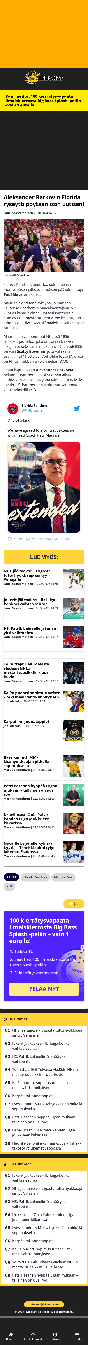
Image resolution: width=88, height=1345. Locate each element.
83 (33, 538)
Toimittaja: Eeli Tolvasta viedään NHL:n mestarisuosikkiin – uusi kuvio (26, 670)
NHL (9, 886)
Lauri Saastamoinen (18, 213)
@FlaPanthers (32, 410)
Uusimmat (18, 1018)
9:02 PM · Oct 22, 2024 (55, 538)
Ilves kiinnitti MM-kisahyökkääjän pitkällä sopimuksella (26, 761)
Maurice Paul (63, 877)
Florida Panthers (35, 877)
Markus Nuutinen (17, 770)
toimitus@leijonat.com (44, 1304)
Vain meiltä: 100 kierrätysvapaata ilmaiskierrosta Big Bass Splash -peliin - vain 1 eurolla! (43, 101)
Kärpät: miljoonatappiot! (27, 721)
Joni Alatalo (12, 701)
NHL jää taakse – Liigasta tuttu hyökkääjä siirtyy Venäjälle (27, 575)
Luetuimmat (19, 1164)
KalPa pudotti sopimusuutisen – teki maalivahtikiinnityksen (32, 695)
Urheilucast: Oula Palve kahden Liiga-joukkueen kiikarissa (27, 818)
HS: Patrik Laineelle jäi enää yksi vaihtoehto (30, 630)
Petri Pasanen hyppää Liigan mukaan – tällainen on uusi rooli (30, 790)
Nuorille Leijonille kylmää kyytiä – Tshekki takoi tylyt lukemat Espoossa (29, 847)
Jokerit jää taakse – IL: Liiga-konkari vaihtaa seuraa (30, 602)
